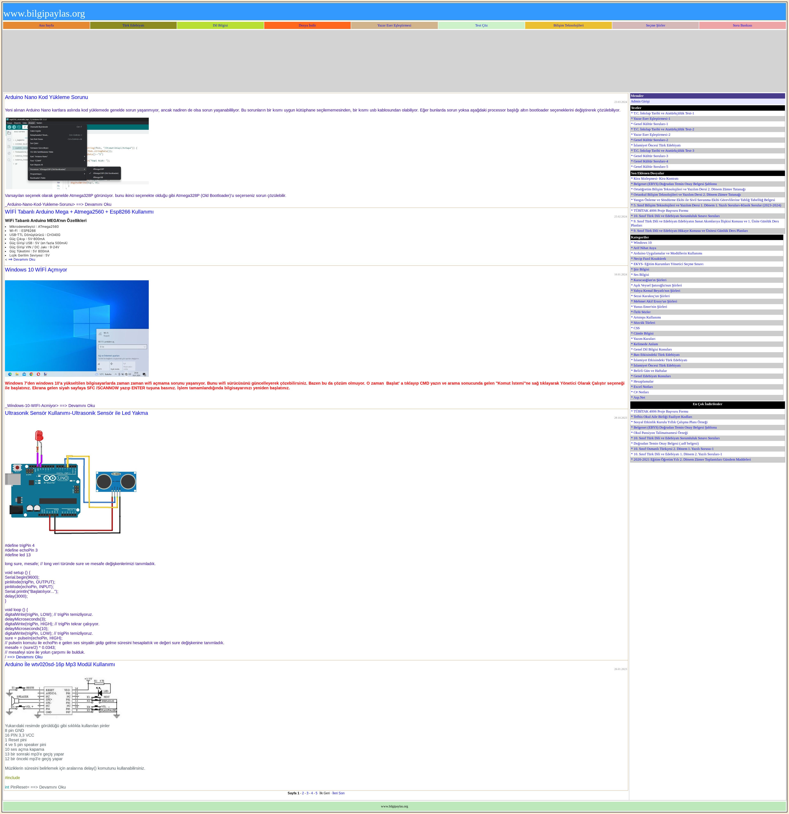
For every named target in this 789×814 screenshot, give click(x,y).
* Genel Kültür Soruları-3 (649, 156)
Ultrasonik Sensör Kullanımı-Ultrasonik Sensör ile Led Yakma (76, 413)
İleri (335, 793)
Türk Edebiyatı (133, 25)
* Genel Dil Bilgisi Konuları (651, 349)
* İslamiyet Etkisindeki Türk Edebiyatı (659, 360)
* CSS (635, 328)
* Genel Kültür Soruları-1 (649, 124)
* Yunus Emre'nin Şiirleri (649, 307)
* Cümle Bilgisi (642, 333)
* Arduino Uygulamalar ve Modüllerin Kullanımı (666, 253)
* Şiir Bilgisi (640, 269)
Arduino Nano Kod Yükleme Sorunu (46, 97)
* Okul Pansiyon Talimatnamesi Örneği (659, 433)
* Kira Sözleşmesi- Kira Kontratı (654, 179)
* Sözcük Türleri (643, 323)
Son (342, 793)
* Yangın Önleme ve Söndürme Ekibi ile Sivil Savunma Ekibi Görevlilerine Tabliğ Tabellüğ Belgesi (703, 200)
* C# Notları (640, 392)
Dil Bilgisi (220, 25)
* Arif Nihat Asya (643, 248)
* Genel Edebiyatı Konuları (651, 376)
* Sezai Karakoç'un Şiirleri (650, 296)
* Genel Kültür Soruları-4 (649, 161)
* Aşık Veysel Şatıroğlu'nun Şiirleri (656, 285)
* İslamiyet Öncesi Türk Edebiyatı (656, 145)
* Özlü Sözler (641, 312)
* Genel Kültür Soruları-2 (649, 140)
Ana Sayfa (46, 25)
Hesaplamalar (644, 381)
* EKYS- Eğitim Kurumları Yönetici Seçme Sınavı (667, 264)
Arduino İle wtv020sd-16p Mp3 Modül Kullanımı (60, 664)
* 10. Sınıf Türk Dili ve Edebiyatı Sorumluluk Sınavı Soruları (675, 216)
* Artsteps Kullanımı (646, 317)
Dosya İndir (307, 25)
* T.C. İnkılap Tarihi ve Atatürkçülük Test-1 (662, 113)
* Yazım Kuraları (643, 339)
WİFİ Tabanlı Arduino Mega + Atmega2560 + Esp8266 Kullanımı (79, 212)
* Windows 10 (641, 243)
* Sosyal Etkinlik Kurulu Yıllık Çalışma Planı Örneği (669, 422)
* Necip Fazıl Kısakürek (648, 259)
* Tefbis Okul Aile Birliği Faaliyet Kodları (661, 417)
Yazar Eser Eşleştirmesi (394, 25)
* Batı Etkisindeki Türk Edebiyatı (655, 355)
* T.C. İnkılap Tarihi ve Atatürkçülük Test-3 (662, 151)
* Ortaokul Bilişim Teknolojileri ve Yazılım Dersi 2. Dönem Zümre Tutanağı (686, 195)
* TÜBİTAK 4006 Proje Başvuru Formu (659, 211)
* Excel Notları (642, 387)
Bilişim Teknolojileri (569, 25)
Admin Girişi (640, 101)
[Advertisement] (394, 61)
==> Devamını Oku (21, 259)
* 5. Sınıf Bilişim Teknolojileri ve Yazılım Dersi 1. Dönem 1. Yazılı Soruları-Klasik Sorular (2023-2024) (706, 205)
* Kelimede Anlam (644, 344)
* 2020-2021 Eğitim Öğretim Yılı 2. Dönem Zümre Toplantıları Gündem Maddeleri (691, 459)
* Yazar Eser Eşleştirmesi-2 (650, 135)
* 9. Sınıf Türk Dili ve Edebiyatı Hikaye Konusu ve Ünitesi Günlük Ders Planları (689, 231)
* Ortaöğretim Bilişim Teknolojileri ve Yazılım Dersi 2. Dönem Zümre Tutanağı (688, 189)
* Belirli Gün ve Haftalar (649, 371)
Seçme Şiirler (655, 25)
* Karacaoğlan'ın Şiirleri (649, 280)
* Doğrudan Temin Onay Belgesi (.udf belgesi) (665, 443)
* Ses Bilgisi (640, 275)
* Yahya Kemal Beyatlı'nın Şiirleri (655, 291)
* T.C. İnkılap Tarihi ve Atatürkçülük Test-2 (662, 129)
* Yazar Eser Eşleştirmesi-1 (650, 119)
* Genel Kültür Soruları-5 (649, 167)
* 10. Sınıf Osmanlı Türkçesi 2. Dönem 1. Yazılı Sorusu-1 (672, 449)
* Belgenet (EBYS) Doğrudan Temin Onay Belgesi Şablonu (674, 184)
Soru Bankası (742, 25)
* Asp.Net (638, 397)
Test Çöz (481, 25)
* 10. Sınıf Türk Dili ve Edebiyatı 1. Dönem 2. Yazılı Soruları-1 (676, 454)
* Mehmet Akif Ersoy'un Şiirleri (654, 301)
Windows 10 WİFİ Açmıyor (36, 270)
